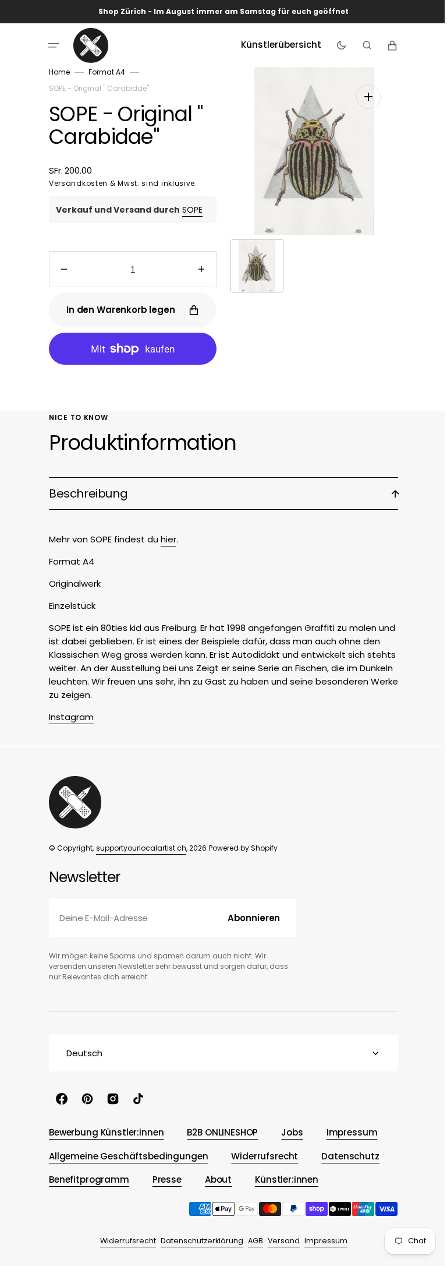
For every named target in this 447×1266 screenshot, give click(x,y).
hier (164, 539)
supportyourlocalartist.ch (137, 848)
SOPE (188, 210)
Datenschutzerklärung (197, 1241)
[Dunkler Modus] (337, 45)
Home (55, 72)
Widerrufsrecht (123, 1241)
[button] (49, 45)
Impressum (321, 1241)
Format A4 (102, 72)
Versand (279, 1241)
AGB (250, 1241)
